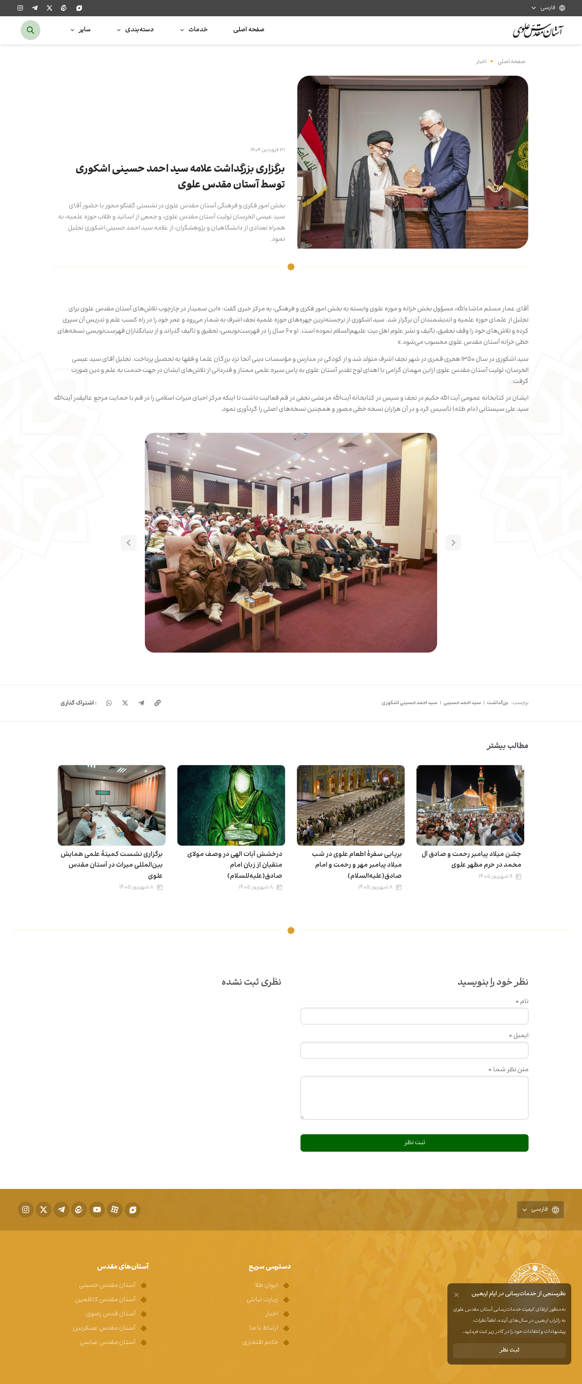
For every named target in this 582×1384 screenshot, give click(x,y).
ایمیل (519, 1036)
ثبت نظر (509, 1350)
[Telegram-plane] (35, 8)
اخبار (481, 61)
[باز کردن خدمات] (182, 30)
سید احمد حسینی (462, 703)
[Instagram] (20, 8)
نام (522, 1002)
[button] (291, 543)
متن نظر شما (508, 1070)
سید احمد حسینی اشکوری (409, 703)
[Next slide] (129, 543)
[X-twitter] (49, 8)
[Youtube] (97, 1209)
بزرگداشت (497, 703)
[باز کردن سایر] (72, 30)
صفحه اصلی (511, 61)
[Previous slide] (453, 543)
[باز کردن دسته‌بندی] (119, 30)
